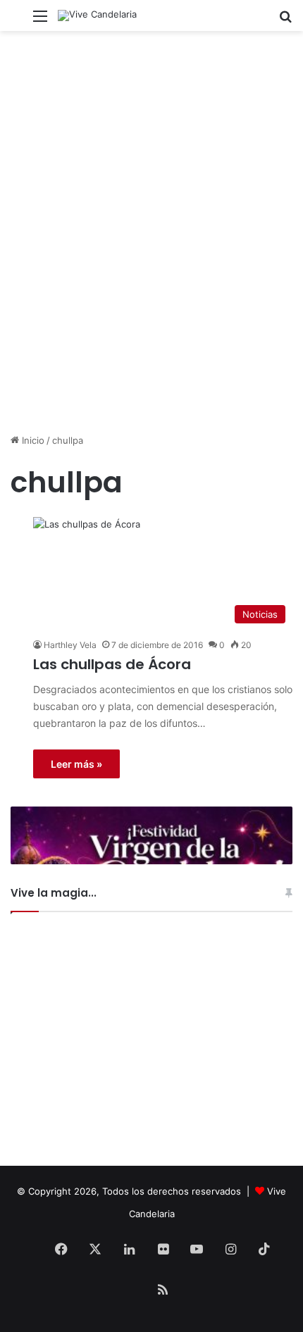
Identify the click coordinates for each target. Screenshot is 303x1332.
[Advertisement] (151, 271)
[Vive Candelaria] (97, 15)
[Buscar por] (285, 21)
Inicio (31, 440)
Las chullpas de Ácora (112, 664)
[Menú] (40, 21)
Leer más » (76, 764)
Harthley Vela (70, 645)
